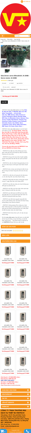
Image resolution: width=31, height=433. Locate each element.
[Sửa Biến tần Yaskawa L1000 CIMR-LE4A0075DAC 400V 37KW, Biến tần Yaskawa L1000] (23, 361)
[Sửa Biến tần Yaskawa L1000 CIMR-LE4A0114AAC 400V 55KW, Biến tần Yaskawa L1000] (8, 317)
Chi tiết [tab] (4, 102)
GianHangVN (19, 432)
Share (4, 83)
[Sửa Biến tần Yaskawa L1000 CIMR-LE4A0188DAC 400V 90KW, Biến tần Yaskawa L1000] (23, 273)
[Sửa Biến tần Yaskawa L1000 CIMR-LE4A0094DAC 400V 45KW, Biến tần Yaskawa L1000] (23, 339)
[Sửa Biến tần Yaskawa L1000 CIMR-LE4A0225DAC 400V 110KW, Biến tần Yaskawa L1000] (23, 250)
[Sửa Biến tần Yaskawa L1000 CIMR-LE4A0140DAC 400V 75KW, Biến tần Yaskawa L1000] (23, 295)
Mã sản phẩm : (6, 87)
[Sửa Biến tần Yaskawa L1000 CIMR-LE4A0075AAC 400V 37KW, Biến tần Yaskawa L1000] (8, 361)
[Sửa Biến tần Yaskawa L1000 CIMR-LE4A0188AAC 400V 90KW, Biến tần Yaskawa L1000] (8, 273)
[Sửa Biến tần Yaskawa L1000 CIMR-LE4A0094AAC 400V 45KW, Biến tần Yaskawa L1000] (8, 339)
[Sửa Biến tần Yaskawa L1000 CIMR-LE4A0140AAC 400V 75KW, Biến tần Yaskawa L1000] (8, 295)
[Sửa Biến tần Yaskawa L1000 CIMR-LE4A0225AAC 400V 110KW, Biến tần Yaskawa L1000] (8, 250)
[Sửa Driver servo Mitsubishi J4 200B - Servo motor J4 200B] (15, 56)
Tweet (12, 83)
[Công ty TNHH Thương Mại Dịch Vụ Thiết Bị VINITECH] (15, 33)
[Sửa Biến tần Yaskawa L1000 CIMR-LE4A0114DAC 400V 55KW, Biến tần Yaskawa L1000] (23, 317)
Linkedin (20, 83)
